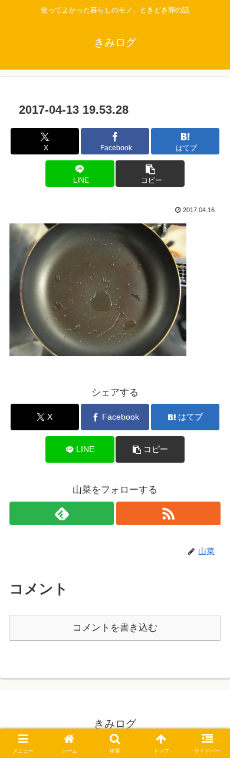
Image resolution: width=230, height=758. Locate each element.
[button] (150, 173)
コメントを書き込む (115, 627)
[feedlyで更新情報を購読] (61, 513)
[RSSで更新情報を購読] (168, 513)
